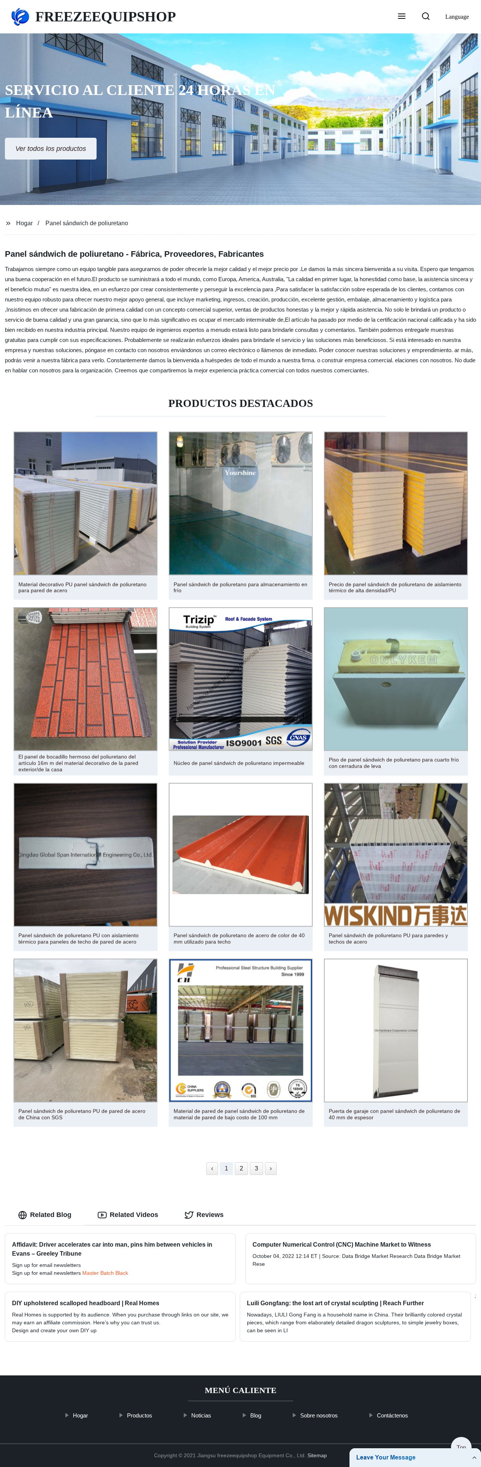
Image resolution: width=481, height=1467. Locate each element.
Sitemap (317, 1455)
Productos (139, 1415)
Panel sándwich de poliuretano (86, 223)
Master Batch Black (105, 1273)
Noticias (201, 1415)
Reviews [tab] (210, 1214)
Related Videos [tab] (134, 1214)
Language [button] (457, 17)
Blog (255, 1415)
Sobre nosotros (319, 1415)
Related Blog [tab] (50, 1214)
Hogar (24, 223)
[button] (401, 17)
